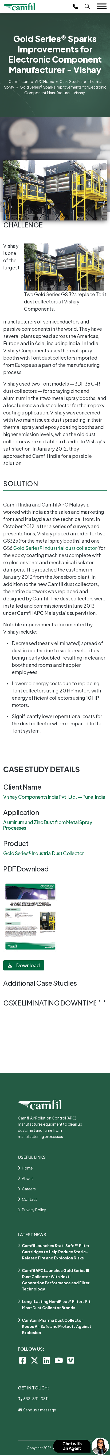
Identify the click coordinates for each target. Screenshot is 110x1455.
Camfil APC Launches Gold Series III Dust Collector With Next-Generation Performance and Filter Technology (56, 1279)
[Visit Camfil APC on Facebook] (22, 1360)
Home (27, 1167)
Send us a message (39, 1409)
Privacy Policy (34, 1209)
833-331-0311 (36, 1398)
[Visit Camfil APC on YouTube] (58, 1360)
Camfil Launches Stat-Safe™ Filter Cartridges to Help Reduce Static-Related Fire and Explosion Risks (55, 1251)
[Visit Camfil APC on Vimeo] (70, 1360)
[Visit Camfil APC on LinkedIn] (46, 1360)
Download (28, 965)
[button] (104, 1001)
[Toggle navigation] (102, 6)
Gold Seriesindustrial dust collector (55, 548)
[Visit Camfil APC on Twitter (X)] (34, 1360)
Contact (29, 1199)
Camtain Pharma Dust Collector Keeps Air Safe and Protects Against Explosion (56, 1326)
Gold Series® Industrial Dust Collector (43, 853)
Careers (29, 1188)
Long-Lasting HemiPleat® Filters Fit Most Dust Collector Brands (56, 1304)
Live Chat (81, 1446)
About (27, 1178)
